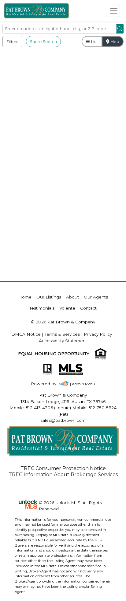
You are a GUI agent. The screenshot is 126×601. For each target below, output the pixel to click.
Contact (88, 308)
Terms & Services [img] (62, 334)
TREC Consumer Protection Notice (63, 468)
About (72, 297)
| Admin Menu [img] (82, 384)
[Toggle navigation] (114, 11)
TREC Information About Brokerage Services (63, 474)
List (94, 41)
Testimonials (41, 308)
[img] (47, 383)
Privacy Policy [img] (98, 334)
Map (114, 41)
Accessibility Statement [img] (63, 340)
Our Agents (96, 297)
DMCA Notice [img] (26, 334)
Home (24, 297)
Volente (67, 308)
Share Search (43, 41)
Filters (12, 41)
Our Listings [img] (48, 297)
